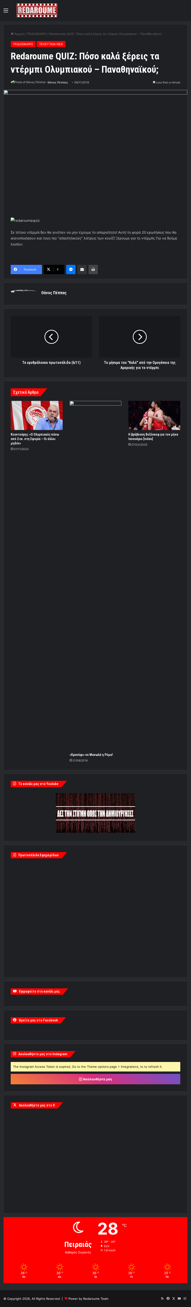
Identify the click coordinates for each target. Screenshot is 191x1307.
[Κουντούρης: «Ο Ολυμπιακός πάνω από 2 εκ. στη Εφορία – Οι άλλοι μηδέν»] (37, 415)
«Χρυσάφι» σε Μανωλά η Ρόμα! (91, 755)
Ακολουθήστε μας (97, 1079)
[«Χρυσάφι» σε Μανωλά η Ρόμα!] (96, 575)
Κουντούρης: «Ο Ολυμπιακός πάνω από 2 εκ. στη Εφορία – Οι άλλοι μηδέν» (35, 439)
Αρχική (19, 34)
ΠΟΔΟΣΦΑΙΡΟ (37, 34)
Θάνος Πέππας (58, 82)
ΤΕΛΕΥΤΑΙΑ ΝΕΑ (51, 44)
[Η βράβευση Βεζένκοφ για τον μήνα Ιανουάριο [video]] (154, 415)
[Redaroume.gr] (37, 10)
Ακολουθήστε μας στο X (37, 1105)
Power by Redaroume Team (88, 1298)
